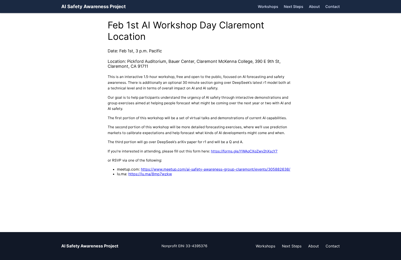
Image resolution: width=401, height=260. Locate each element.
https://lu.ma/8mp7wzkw (150, 174)
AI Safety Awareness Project (93, 6)
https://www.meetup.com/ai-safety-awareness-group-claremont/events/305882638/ (215, 169)
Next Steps (293, 6)
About (314, 6)
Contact (332, 6)
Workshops (268, 6)
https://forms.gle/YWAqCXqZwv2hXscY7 (244, 151)
